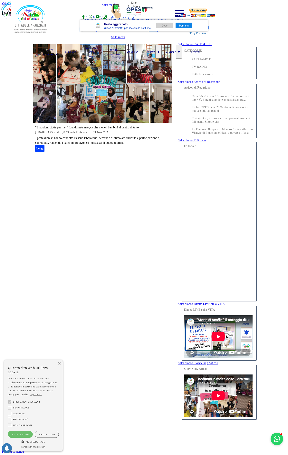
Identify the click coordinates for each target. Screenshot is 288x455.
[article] (102, 98)
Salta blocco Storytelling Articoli (198, 363)
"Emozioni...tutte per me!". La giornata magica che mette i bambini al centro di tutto (87, 127)
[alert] (33, 405)
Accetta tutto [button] (20, 434)
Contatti (194, 52)
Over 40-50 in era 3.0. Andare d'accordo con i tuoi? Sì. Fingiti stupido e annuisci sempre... (220, 97)
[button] (277, 439)
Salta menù (118, 37)
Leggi (39, 148)
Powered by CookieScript (33, 447)
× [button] (59, 363)
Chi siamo (70, 52)
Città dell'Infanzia (50, 52)
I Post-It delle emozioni (112, 52)
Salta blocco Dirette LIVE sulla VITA (201, 304)
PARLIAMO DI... (49, 132)
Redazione (132, 52)
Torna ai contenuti (13, 451)
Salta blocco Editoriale (192, 140)
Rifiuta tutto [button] (47, 434)
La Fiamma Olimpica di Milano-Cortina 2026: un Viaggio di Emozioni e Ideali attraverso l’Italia (222, 130)
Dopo (165, 25)
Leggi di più (36, 394)
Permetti (184, 25)
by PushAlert (200, 33)
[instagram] (105, 17)
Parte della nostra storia (91, 51)
